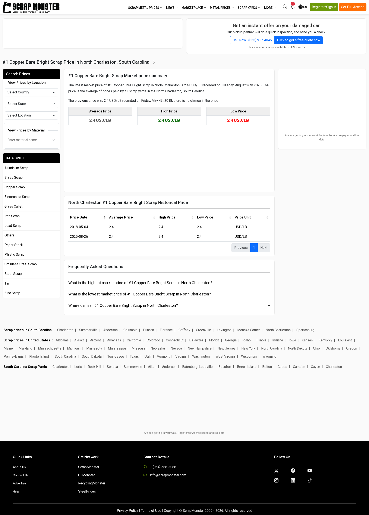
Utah (148, 356)
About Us (19, 467)
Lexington (224, 330)
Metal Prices (220, 7)
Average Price (121, 217)
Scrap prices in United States (27, 340)
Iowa (292, 340)
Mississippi (117, 348)
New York (248, 348)
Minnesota (94, 348)
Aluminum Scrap (16, 168)
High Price (167, 217)
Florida (214, 340)
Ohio (316, 348)
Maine (8, 348)
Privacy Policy (127, 511)
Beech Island (246, 367)
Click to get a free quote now (298, 40)
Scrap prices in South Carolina (28, 330)
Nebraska (158, 348)
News (170, 7)
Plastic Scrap (14, 254)
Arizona (95, 340)
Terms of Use (151, 511)
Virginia (180, 356)
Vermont (163, 356)
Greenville (203, 330)
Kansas (307, 340)
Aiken (152, 367)
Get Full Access (353, 7)
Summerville (88, 330)
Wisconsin (249, 356)
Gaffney (184, 330)
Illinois (261, 340)
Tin (6, 283)
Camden (299, 367)
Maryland (25, 348)
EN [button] (305, 7)
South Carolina (65, 356)
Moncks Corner (248, 330)
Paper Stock (13, 245)
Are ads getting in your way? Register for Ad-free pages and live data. (322, 137)
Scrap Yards (248, 7)
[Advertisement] (93, 33)
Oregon (351, 348)
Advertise (19, 483)
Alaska (79, 340)
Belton (267, 367)
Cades (282, 367)
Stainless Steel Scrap (20, 264)
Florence (166, 330)
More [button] (268, 7)
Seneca (112, 367)
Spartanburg (305, 330)
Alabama (62, 340)
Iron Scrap (12, 216)
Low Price (205, 217)
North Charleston (278, 330)
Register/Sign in (324, 7)
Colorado (153, 340)
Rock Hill (94, 367)
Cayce (315, 367)
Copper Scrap (14, 187)
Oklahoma (333, 348)
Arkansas (114, 340)
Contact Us (21, 475)
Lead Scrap (12, 226)
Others (9, 235)
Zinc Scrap (12, 293)
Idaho (246, 340)
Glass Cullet (13, 206)
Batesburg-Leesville (197, 367)
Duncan (148, 330)
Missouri (138, 348)
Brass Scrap (13, 178)
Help (16, 491)
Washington (201, 356)
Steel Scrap (13, 274)
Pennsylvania (13, 356)
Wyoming (269, 356)
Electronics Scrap (17, 197)
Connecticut (174, 340)
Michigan (74, 348)
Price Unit (243, 217)
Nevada (176, 348)
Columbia (130, 330)
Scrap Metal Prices (144, 7)
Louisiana (345, 340)
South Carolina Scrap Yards (25, 367)
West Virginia (225, 356)
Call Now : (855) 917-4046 (252, 40)
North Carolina (271, 348)
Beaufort (224, 367)
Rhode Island (39, 356)
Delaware (196, 340)
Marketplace (193, 7)
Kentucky (325, 340)
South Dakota (92, 356)
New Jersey (226, 348)
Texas (134, 356)
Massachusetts (49, 348)
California (134, 340)
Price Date (78, 217)
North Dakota (297, 348)
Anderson (110, 330)
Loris (78, 367)
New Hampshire (200, 348)
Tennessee (115, 356)
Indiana (277, 340)
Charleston (65, 330)
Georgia (231, 340)
